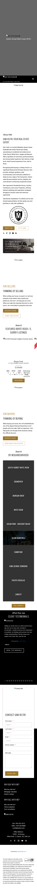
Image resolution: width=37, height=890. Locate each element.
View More (18, 380)
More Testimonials (14, 650)
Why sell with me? (10, 804)
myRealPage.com (21, 851)
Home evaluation (9, 807)
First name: (8, 721)
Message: (8, 753)
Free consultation (9, 809)
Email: (7, 737)
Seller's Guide (10, 311)
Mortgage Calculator (14, 443)
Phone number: (10, 745)
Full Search (18, 605)
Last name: (8, 729)
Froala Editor (22, 641)
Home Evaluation (12, 316)
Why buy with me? (9, 789)
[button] (9, 228)
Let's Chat (22, 228)
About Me (9, 228)
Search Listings (9, 794)
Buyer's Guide (10, 438)
